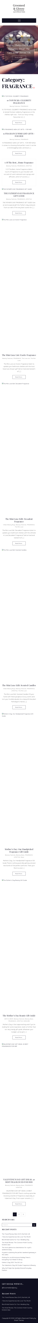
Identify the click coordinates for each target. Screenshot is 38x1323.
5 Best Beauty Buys (9, 525)
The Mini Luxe (19, 527)
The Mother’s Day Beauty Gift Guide (19, 1015)
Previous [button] (2, 50)
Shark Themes (19, 1320)
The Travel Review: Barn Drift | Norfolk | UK (16, 1234)
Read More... (19, 122)
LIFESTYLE (29, 166)
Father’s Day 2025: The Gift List (12, 1262)
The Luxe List (26, 358)
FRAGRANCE (24, 106)
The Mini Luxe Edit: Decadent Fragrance (19, 520)
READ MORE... (19, 57)
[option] (19, 49)
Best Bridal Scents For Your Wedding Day (15, 1240)
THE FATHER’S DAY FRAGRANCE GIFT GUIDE (19, 194)
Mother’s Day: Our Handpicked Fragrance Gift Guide (19, 850)
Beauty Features (15, 106)
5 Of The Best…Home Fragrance (19, 162)
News (22, 857)
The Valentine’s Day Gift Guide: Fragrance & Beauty (19, 1265)
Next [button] (36, 50)
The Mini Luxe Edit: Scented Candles (19, 685)
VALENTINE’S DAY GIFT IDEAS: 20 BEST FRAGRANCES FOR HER (19, 1180)
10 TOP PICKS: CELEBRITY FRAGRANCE (19, 101)
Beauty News (20, 855)
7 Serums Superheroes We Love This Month (16, 1237)
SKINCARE (27, 1021)
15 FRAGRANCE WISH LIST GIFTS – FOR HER (19, 134)
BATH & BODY (9, 1019)
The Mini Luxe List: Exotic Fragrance (19, 355)
